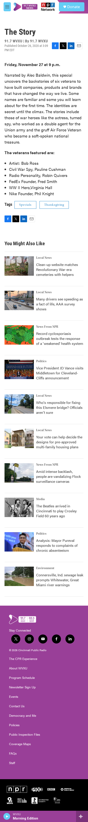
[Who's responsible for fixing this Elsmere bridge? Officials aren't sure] (19, 404)
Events (13, 696)
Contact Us (17, 706)
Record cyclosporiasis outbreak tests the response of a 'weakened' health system (59, 338)
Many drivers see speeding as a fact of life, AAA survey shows (59, 303)
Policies (14, 725)
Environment (45, 568)
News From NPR (47, 327)
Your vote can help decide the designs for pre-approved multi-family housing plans (59, 441)
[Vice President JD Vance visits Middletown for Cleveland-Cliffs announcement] (19, 369)
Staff (12, 763)
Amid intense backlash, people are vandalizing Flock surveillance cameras (58, 476)
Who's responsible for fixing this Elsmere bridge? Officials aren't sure (59, 407)
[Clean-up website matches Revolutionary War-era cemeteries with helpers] (19, 266)
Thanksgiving (54, 205)
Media (40, 499)
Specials (25, 205)
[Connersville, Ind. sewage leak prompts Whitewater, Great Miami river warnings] (19, 576)
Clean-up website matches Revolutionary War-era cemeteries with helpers (57, 269)
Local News (44, 258)
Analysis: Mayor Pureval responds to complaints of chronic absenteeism (57, 545)
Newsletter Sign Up (22, 687)
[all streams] (82, 816)
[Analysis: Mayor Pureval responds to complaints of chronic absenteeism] (19, 542)
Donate (73, 7)
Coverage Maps (20, 744)
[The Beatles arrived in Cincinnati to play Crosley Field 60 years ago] (19, 507)
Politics (41, 361)
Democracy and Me (22, 715)
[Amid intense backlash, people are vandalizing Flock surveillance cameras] (19, 473)
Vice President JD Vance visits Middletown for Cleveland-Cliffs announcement (59, 372)
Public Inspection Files (24, 734)
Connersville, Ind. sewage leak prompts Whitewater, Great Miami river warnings (59, 579)
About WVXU (18, 668)
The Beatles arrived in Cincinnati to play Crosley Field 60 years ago (56, 510)
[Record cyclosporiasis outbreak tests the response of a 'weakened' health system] (19, 335)
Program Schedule (22, 678)
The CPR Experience (23, 659)
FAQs (13, 753)
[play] (7, 816)
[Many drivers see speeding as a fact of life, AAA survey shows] (19, 300)
